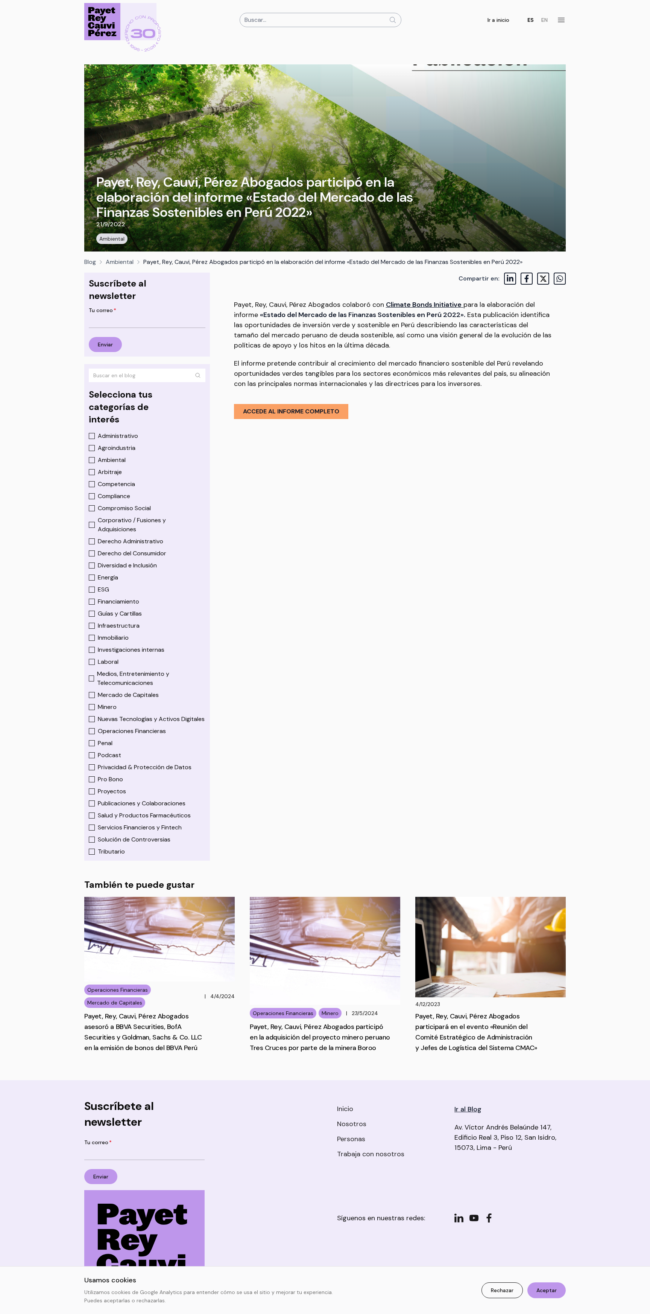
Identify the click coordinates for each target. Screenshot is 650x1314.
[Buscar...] (392, 20)
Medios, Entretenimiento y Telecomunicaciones (133, 678)
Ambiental (112, 238)
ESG (103, 589)
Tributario (111, 851)
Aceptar (546, 1290)
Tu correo (102, 310)
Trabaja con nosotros (370, 1154)
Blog (90, 262)
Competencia (116, 484)
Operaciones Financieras (132, 731)
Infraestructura (119, 626)
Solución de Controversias (134, 839)
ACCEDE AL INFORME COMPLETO (291, 411)
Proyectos (112, 791)
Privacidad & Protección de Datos (144, 767)
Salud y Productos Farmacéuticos (144, 815)
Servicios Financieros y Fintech (140, 827)
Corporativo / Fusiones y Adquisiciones (132, 524)
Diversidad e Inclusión (127, 565)
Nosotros (351, 1123)
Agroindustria (116, 448)
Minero (107, 707)
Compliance (114, 496)
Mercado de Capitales (128, 695)
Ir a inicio (498, 20)
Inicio (345, 1108)
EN (544, 20)
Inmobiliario (113, 638)
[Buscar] (197, 375)
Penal (105, 743)
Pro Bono (110, 779)
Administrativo (118, 436)
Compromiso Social (124, 508)
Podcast (109, 755)
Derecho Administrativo (130, 541)
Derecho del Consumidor (132, 553)
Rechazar (502, 1290)
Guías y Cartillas (120, 613)
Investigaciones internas (131, 650)
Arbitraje (110, 472)
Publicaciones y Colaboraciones (141, 803)
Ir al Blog (467, 1109)
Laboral (108, 662)
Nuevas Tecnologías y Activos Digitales (151, 719)
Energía (108, 577)
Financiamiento (118, 601)
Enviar (105, 344)
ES (530, 20)
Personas (351, 1138)
